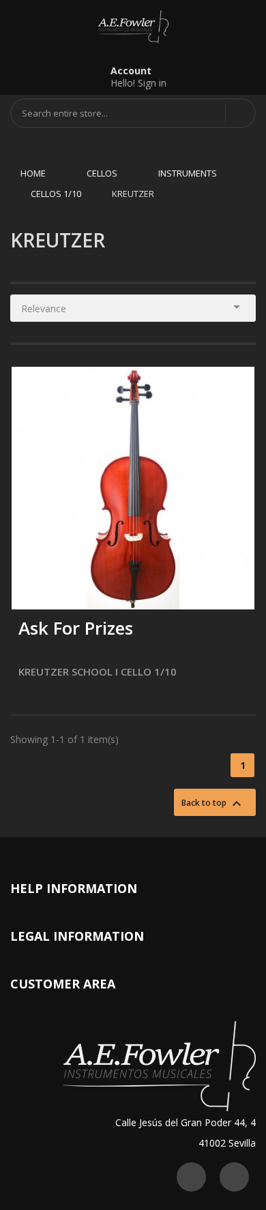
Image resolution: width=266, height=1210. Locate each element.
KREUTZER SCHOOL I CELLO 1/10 (97, 671)
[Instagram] (191, 1177)
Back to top (213, 804)
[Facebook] (234, 1177)
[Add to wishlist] (63, 590)
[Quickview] (233, 387)
